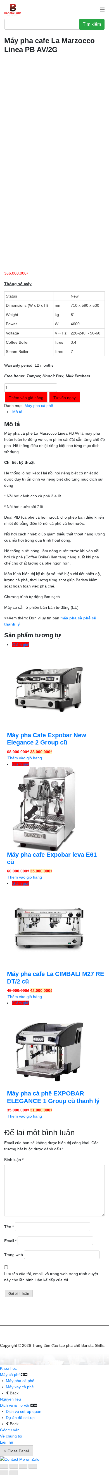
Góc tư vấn (10, 1430)
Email (10, 1240)
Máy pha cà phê (39, 405)
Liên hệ (6, 1442)
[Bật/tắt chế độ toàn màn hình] (14, 1466)
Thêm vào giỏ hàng (26, 397)
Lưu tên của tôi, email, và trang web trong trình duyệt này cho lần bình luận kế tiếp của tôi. (51, 1277)
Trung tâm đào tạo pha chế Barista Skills (68, 1345)
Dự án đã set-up (20, 1417)
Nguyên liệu (10, 1399)
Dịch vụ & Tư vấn (15, 1405)
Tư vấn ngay (64, 397)
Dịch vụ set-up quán (23, 1411)
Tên (9, 1227)
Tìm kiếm (92, 24)
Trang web (13, 1254)
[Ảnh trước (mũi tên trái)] (4, 1473)
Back (13, 1393)
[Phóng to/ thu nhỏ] (4, 1466)
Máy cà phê (10, 1374)
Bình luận (13, 1159)
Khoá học (8, 1368)
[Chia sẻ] (23, 1466)
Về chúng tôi (11, 1436)
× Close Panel (16, 1451)
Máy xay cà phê (20, 1387)
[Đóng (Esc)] (33, 1466)
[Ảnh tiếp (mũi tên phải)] (14, 1473)
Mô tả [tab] (17, 411)
